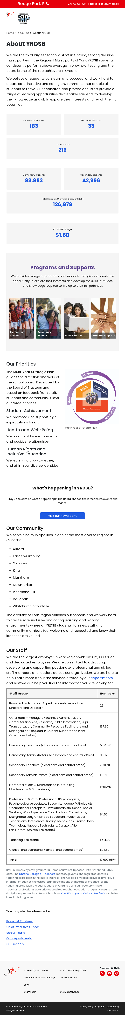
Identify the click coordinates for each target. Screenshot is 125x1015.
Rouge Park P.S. (33, 4)
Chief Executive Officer (22, 927)
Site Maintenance (70, 992)
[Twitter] (102, 973)
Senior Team (15, 933)
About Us (23, 33)
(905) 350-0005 (78, 3)
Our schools (15, 944)
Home (10, 33)
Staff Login (30, 992)
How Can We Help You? (73, 970)
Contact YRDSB (68, 977)
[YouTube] (109, 973)
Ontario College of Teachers (37, 874)
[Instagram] (116, 973)
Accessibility (111, 1010)
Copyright (100, 1006)
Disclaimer (112, 1006)
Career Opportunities (36, 970)
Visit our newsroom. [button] (62, 516)
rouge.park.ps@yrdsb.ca (105, 3)
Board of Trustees (19, 921)
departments (101, 678)
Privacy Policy (86, 1006)
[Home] (10, 18)
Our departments (19, 938)
